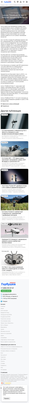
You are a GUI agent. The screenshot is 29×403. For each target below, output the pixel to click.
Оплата (3, 361)
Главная (2, 5)
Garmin (2, 329)
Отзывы (3, 363)
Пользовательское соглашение (9, 348)
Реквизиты (3, 365)
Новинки (3, 306)
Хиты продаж (4, 310)
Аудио (2, 335)
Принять (6, 398)
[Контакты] (17, 2)
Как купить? (4, 355)
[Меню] (2, 2)
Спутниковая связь (6, 321)
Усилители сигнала (5, 318)
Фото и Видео (4, 325)
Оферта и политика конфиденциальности (11, 346)
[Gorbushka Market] (7, 2)
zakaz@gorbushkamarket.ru (9, 294)
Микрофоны (4, 327)
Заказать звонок (6, 290)
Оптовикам (3, 369)
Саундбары (4, 337)
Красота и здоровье (6, 333)
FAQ (2, 367)
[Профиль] (20, 2)
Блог (7, 5)
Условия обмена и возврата (8, 350)
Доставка (3, 359)
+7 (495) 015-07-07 (7, 288)
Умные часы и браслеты (7, 323)
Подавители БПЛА (5, 316)
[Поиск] (14, 2)
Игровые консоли (5, 331)
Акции (2, 308)
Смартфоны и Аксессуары (7, 339)
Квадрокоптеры (5, 312)
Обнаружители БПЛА (6, 314)
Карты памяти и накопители (8, 341)
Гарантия (3, 357)
